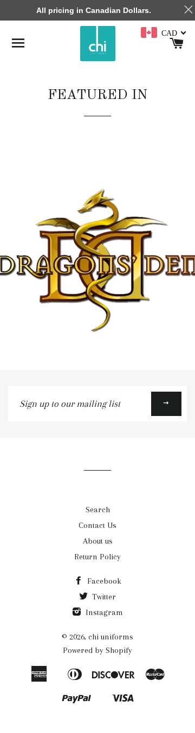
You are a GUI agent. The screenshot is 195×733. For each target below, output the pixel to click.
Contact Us (97, 525)
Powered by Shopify (97, 650)
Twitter (103, 597)
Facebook (103, 581)
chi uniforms (110, 637)
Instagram (103, 612)
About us (98, 541)
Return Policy (97, 557)
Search (98, 509)
